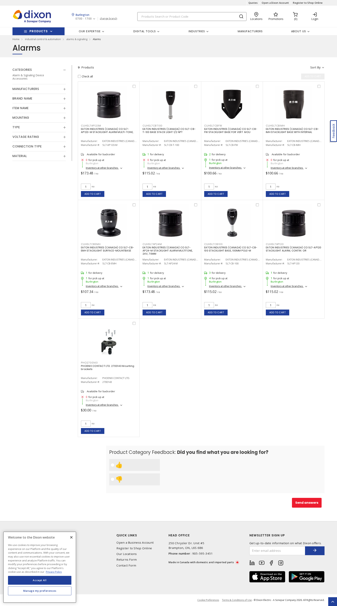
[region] (39, 567)
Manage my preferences (39, 591)
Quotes (253, 2)
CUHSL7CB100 (213, 244)
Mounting (20, 118)
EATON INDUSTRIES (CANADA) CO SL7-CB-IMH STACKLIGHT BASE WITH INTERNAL (292, 130)
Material (19, 156)
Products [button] (38, 31)
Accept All (40, 580)
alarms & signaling (76, 39)
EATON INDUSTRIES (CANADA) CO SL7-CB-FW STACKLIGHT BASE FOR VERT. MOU (230, 130)
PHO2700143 (89, 362)
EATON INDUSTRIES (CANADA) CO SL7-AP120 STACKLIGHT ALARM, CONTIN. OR (293, 249)
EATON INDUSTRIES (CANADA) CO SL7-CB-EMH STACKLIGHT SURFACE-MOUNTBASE (107, 249)
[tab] (39, 69)
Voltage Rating (25, 137)
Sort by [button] (315, 67)
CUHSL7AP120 (275, 244)
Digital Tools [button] (144, 31)
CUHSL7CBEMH (90, 244)
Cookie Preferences (208, 600)
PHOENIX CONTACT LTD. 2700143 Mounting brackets (107, 367)
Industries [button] (197, 31)
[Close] (71, 537)
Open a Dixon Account (275, 2)
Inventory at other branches (102, 168)
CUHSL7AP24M (152, 244)
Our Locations (126, 554)
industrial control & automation (43, 39)
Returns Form (126, 559)
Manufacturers (250, 31)
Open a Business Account (135, 542)
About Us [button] (298, 31)
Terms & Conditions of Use (237, 600)
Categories (22, 70)
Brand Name (22, 98)
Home (16, 39)
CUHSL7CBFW (213, 125)
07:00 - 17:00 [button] (83, 18)
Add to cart (92, 194)
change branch (108, 18)
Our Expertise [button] (90, 31)
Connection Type (27, 146)
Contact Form (126, 565)
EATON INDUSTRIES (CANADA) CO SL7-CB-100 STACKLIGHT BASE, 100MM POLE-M (230, 249)
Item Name (20, 108)
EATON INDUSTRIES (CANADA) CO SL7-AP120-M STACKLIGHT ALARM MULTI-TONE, (107, 130)
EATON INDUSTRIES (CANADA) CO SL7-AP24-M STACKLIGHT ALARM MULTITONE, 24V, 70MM (168, 250)
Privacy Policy (54, 572)
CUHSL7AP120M (91, 125)
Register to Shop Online (308, 2)
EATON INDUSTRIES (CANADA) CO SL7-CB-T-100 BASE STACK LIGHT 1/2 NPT (169, 130)
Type (16, 127)
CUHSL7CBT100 (152, 125)
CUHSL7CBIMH (275, 125)
